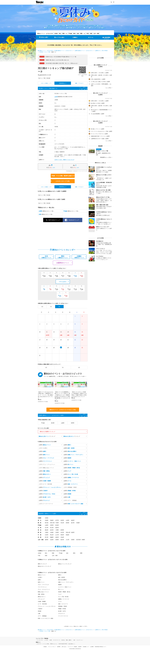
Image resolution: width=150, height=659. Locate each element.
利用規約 (45, 646)
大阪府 (46, 532)
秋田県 (62, 520)
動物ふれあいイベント (43, 592)
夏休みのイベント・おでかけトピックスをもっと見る (63, 409)
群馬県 (67, 522)
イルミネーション (79, 640)
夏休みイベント (42, 575)
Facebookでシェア (74, 220)
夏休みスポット (42, 596)
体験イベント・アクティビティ (66, 582)
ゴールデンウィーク (56, 640)
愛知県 (46, 530)
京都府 (51, 532)
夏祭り (76, 37)
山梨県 (56, 96)
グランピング (41, 599)
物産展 (59, 584)
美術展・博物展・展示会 (64, 592)
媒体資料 (79, 646)
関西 (81, 33)
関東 (63, 33)
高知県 (62, 537)
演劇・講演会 (41, 594)
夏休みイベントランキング (64, 564)
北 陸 (39, 527)
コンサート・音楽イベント (64, 587)
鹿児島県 (78, 539)
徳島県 (57, 537)
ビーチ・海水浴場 (42, 604)
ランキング (47, 436)
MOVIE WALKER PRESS (63, 643)
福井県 (57, 527)
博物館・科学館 (62, 608)
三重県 (57, 530)
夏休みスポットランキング (44, 566)
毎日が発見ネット (72, 643)
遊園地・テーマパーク (63, 599)
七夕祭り (40, 577)
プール (91, 37)
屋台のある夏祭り (62, 579)
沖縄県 (83, 539)
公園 (39, 613)
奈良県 (62, 532)
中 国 (39, 535)
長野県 (72, 423)
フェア (59, 594)
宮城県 (46, 520)
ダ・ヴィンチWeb (46, 643)
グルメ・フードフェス (43, 584)
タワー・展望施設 (42, 616)
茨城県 (78, 522)
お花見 (50, 640)
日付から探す (44, 37)
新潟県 (52, 423)
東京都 (46, 522)
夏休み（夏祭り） (69, 640)
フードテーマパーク (63, 616)
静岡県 (62, 530)
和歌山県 (68, 532)
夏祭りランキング (42, 564)
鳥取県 (62, 535)
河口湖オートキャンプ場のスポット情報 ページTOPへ (76, 626)
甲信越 (70, 33)
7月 (63, 367)
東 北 (39, 520)
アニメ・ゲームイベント (44, 589)
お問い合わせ (64, 646)
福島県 (72, 520)
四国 (91, 33)
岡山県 (51, 535)
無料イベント (41, 582)
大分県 (67, 539)
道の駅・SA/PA (62, 611)
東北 (60, 33)
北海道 (56, 33)
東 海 (39, 530)
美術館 (39, 611)
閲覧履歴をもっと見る (105, 157)
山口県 (57, 535)
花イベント (61, 589)
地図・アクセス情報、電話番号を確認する (63, 175)
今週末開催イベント (107, 38)
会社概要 (92, 646)
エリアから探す (60, 37)
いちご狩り (46, 640)
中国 (87, 33)
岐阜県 (51, 530)
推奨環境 (58, 646)
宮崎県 (72, 539)
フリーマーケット (42, 587)
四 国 (39, 537)
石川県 (46, 527)
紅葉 (74, 640)
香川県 (46, 537)
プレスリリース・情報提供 (72, 646)
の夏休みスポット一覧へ (46, 211)
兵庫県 (57, 532)
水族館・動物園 (42, 601)
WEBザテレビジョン (53, 643)
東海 (74, 33)
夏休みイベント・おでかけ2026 (45, 33)
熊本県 (62, 539)
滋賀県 (72, 532)
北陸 (78, 33)
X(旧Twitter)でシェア (54, 220)
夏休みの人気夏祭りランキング (47, 431)
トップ (46, 83)
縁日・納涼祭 (61, 577)
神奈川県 (52, 522)
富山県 (51, 527)
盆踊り (39, 579)
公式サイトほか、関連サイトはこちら (63, 159)
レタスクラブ (39, 643)
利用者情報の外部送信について (100, 646)
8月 (79, 367)
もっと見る (108, 87)
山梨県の (45, 445)
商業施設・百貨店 (62, 606)
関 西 (39, 532)
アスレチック (61, 613)
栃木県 (72, 522)
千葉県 (57, 522)
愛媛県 (51, 537)
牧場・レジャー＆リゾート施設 (45, 618)
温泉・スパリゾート (63, 604)
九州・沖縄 (96, 33)
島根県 (67, 535)
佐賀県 (51, 539)
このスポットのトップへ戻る (62, 181)
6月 (46, 367)
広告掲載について (86, 646)
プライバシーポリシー (52, 646)
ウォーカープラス (40, 640)
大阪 (84, 33)
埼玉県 (62, 522)
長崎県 (57, 539)
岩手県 (57, 520)
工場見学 (40, 608)
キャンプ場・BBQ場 (45, 78)
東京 (66, 33)
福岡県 (46, 539)
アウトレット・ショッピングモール (46, 606)
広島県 (46, 535)
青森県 (51, 520)
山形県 (67, 520)
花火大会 (63, 640)
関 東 (39, 522)
